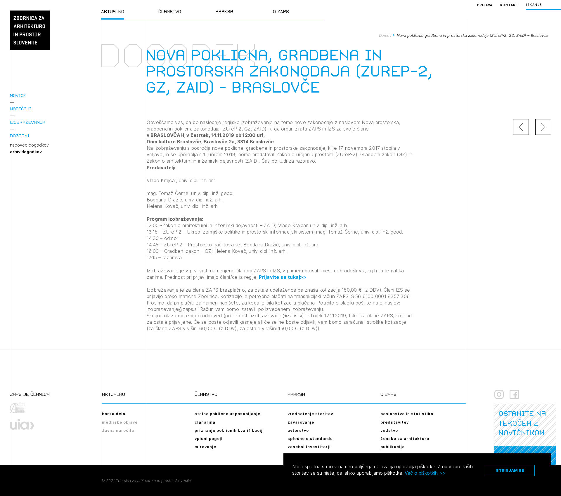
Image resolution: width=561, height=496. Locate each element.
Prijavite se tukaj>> (282, 277)
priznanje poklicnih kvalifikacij (229, 430)
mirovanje (205, 446)
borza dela (113, 413)
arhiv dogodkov (26, 151)
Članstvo (169, 11)
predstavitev (394, 422)
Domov (385, 35)
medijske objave (120, 422)
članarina (205, 422)
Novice (18, 95)
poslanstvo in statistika (406, 413)
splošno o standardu (310, 438)
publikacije (392, 446)
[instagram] (499, 394)
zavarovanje (301, 422)
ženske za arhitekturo (404, 438)
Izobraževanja (27, 122)
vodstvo (389, 430)
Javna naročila (118, 430)
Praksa (224, 11)
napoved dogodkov (29, 145)
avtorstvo (298, 430)
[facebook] (514, 394)
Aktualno (112, 11)
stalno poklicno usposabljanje (227, 413)
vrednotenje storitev (310, 413)
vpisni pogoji (209, 438)
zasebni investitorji (309, 446)
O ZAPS (281, 11)
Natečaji (20, 108)
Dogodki (20, 135)
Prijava (485, 5)
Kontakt (509, 5)
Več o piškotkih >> (425, 473)
